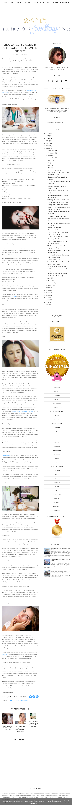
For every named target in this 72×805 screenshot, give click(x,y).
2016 (47, 295)
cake (57, 459)
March (50, 280)
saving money (57, 510)
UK (57, 431)
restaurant (57, 506)
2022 (47, 143)
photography (57, 502)
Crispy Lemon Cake (54, 259)
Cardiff (57, 395)
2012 (47, 305)
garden (57, 482)
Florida (57, 415)
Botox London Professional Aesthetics (22, 411)
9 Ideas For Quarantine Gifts (57, 216)
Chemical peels (6, 455)
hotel (57, 490)
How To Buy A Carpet (54, 170)
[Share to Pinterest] (37, 696)
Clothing (57, 403)
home (57, 486)
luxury (57, 498)
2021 (47, 146)
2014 (47, 300)
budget (57, 455)
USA (57, 435)
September (51, 158)
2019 (47, 288)
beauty (10, 701)
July (49, 163)
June (49, 165)
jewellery (57, 494)
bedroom (57, 447)
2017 (47, 293)
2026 (47, 133)
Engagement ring (57, 411)
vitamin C (4, 654)
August (50, 160)
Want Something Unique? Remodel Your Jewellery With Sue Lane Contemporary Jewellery (57, 110)
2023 (47, 141)
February (50, 283)
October (50, 155)
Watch (57, 439)
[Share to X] (33, 696)
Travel (57, 427)
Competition (57, 407)
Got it (41, 803)
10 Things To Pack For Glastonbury (58, 200)
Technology (57, 423)
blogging (57, 451)
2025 (47, 136)
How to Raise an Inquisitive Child (58, 202)
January (50, 285)
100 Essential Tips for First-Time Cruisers (60, 570)
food (57, 478)
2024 (47, 138)
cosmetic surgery (21, 701)
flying (57, 474)
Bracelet (57, 391)
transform (13, 296)
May (49, 167)
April (49, 278)
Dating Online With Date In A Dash (58, 204)
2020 (47, 148)
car (57, 463)
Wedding (57, 443)
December (51, 150)
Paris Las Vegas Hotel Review (57, 266)
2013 (47, 302)
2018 (47, 290)
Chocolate (57, 399)
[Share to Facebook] (30, 696)
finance (57, 470)
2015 (47, 297)
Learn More (33, 803)
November (51, 153)
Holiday (57, 419)
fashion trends (57, 466)
